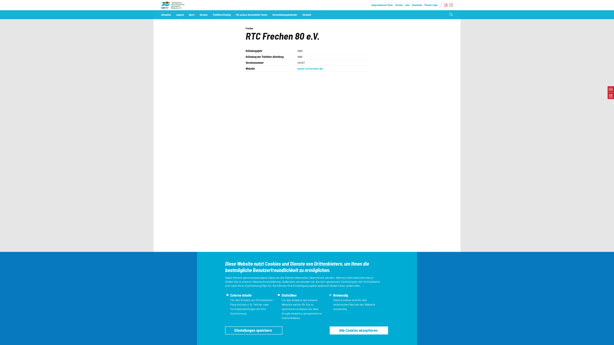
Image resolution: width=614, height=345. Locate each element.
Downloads (417, 5)
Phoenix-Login (431, 5)
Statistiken (289, 295)
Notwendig (340, 295)
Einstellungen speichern (253, 330)
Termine (399, 5)
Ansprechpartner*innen (382, 5)
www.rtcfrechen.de (310, 68)
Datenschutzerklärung (266, 281)
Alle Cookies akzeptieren (358, 330)
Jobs (407, 5)
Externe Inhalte (241, 295)
